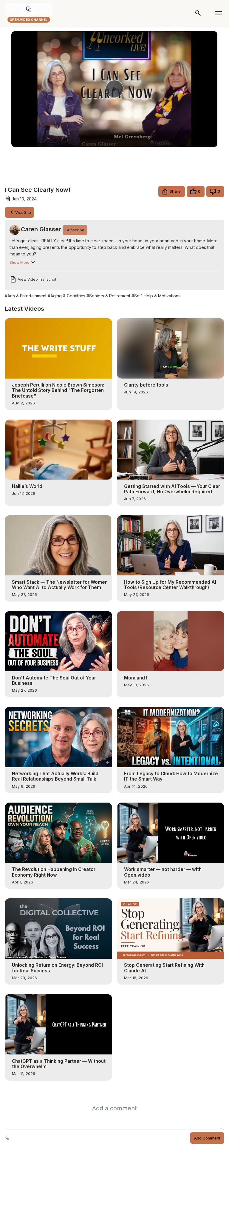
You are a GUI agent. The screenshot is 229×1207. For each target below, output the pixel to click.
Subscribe (75, 229)
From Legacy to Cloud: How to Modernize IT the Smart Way (171, 776)
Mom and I (135, 678)
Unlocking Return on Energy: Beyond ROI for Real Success (57, 968)
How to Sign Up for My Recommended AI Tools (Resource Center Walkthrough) (170, 585)
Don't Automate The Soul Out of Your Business (54, 680)
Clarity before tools (146, 385)
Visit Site (23, 212)
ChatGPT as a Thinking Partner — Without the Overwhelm (59, 1064)
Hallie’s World (27, 486)
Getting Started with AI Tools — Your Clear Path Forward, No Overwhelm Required (172, 489)
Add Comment (207, 1138)
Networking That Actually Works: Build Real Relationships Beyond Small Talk (55, 776)
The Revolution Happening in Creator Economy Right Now (53, 872)
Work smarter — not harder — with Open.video (163, 872)
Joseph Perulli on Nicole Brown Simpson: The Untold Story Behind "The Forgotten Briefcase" (58, 390)
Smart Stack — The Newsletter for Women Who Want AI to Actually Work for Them (60, 585)
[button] (171, 191)
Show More (20, 262)
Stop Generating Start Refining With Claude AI (164, 968)
